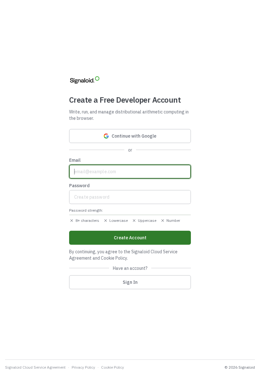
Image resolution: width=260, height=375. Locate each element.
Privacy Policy (83, 367)
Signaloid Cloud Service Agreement (35, 367)
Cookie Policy (112, 367)
